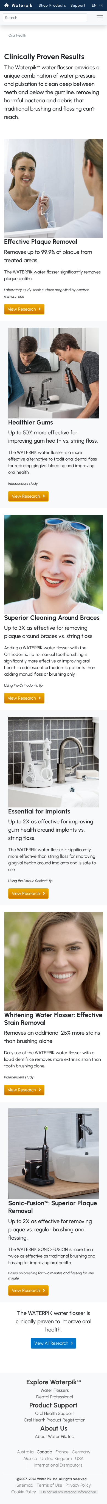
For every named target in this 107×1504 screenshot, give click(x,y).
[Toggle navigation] (99, 17)
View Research (22, 309)
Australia (25, 1451)
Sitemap (24, 1485)
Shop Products (52, 5)
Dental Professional (54, 1396)
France (62, 1451)
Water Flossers (55, 1390)
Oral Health (17, 35)
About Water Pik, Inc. (55, 1436)
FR (101, 5)
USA (79, 1458)
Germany (81, 1451)
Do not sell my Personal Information (68, 1492)
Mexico (30, 1458)
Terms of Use (49, 1485)
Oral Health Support (54, 1413)
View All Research (51, 1343)
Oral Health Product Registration (55, 1420)
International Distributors (58, 1465)
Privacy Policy (78, 1485)
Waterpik (22, 5)
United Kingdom (56, 1458)
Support (78, 5)
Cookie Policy (23, 1491)
